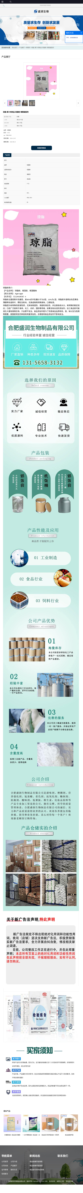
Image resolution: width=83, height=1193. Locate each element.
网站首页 (15, 47)
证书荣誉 (5, 1170)
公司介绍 (14, 1161)
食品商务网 (69, 1181)
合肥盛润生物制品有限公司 (16, 1181)
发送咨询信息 (41, 148)
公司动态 (5, 1165)
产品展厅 (22, 47)
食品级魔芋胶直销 (36, 1165)
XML (46, 1181)
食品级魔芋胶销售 (36, 1161)
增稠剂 (28, 47)
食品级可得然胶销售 (37, 1170)
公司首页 (5, 1161)
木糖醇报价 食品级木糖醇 (12, 1135)
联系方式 (14, 1170)
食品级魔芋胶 (69, 1135)
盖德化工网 (60, 1181)
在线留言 (5, 1174)
